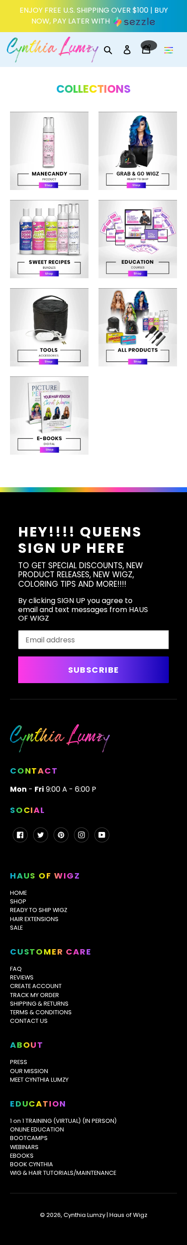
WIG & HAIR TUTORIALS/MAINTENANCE (63, 1173)
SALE (16, 927)
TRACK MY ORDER (34, 995)
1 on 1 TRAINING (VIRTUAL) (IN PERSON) (63, 1121)
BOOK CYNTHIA (31, 1164)
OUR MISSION (29, 1071)
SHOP (18, 901)
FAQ (16, 969)
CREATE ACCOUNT (36, 986)
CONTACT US (29, 1021)
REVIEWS (22, 977)
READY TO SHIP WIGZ (38, 910)
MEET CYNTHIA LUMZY (39, 1079)
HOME (18, 893)
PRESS (18, 1062)
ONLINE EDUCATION (37, 1129)
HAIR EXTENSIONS (34, 919)
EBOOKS (22, 1155)
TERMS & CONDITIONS (41, 1012)
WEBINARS (24, 1147)
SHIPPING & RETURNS (39, 1003)
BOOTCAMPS (29, 1138)
